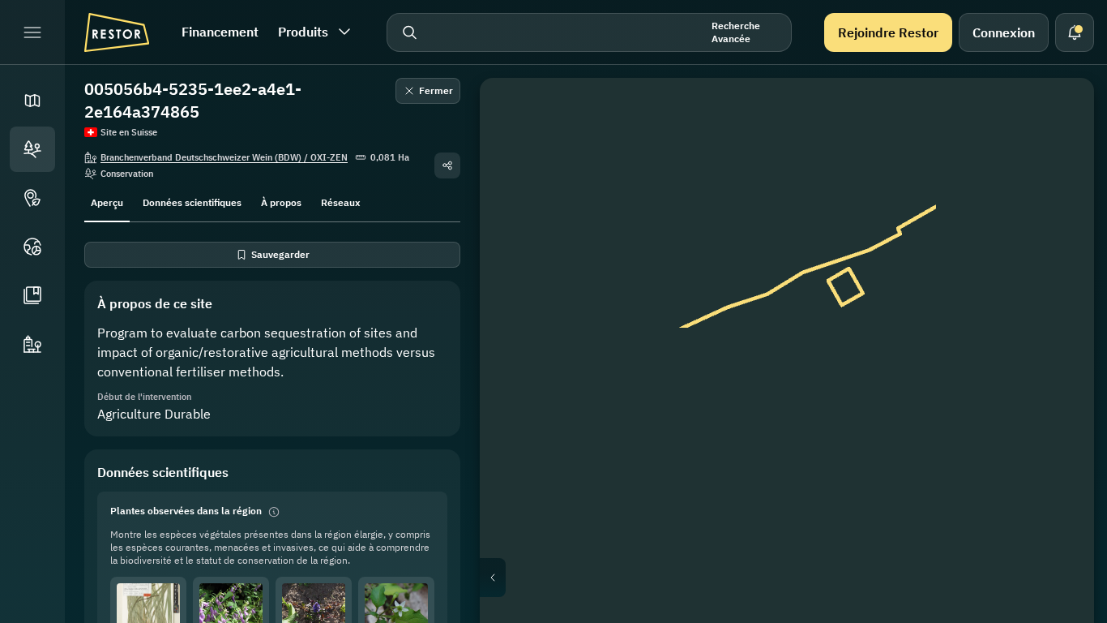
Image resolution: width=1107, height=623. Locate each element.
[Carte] (32, 100)
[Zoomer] (1058, 308)
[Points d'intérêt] (32, 198)
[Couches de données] (1058, 152)
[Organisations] (32, 344)
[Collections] (32, 295)
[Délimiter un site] (1058, 113)
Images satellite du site (800, 577)
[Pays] (32, 246)
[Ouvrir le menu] (32, 32)
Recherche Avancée (736, 32)
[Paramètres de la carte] (1058, 191)
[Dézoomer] (1058, 340)
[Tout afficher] (1058, 230)
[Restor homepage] (116, 32)
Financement (220, 32)
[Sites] (32, 149)
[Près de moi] (1058, 269)
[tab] (107, 201)
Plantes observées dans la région (186, 511)
